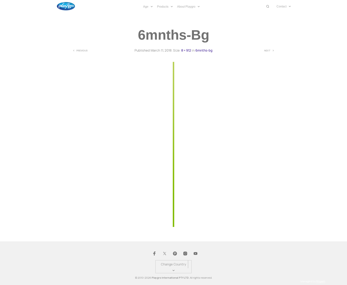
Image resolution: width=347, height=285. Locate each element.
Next (267, 50)
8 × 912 (186, 50)
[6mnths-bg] (173, 144)
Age (145, 6)
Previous (82, 50)
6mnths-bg (203, 50)
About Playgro (186, 6)
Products (162, 6)
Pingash (320, 281)
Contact (281, 6)
